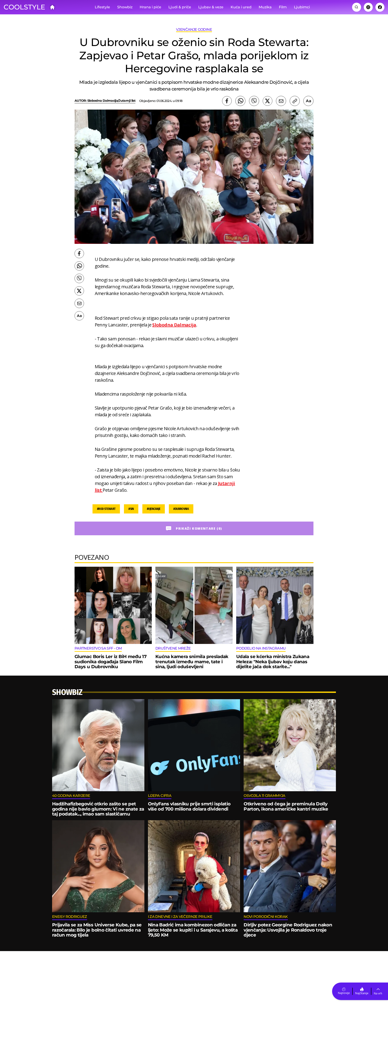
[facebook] (227, 101)
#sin (131, 509)
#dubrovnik (181, 509)
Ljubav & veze (210, 7)
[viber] (254, 101)
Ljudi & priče (179, 7)
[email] (281, 101)
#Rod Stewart (106, 509)
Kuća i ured (241, 7)
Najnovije (344, 993)
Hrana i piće (150, 7)
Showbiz (124, 7)
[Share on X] (267, 101)
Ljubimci (302, 7)
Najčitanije (361, 993)
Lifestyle (102, 7)
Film (283, 7)
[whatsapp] (240, 101)
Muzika (265, 7)
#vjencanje (154, 509)
